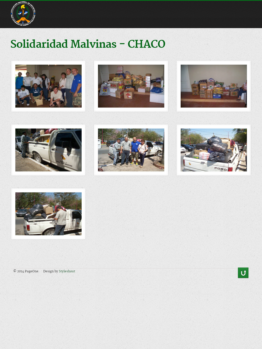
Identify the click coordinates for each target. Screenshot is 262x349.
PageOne (26, 5)
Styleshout (67, 271)
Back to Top (243, 272)
